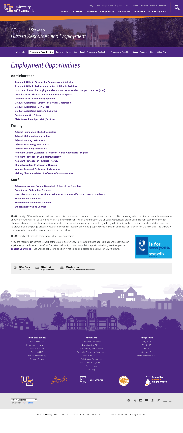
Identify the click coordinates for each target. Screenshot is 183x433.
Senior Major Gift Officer (28, 115)
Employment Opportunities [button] (41, 52)
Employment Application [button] (66, 52)
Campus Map (91, 366)
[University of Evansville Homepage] (17, 8)
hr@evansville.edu (48, 270)
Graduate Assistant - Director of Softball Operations (43, 102)
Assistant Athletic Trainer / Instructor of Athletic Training (46, 86)
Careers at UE (37, 352)
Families (162, 6)
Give (127, 6)
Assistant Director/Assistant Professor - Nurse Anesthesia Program (51, 152)
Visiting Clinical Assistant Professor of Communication (44, 173)
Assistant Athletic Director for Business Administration (44, 82)
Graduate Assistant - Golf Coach (32, 107)
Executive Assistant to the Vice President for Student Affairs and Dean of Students (60, 194)
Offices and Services (28, 30)
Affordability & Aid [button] (157, 11)
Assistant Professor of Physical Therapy (36, 161)
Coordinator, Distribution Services (33, 190)
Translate (30, 403)
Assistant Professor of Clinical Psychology (38, 156)
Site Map (91, 369)
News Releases (37, 342)
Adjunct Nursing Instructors (30, 140)
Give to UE (146, 345)
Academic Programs (91, 342)
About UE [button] (66, 11)
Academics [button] (79, 11)
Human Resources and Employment (48, 36)
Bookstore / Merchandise (91, 349)
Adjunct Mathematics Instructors (32, 136)
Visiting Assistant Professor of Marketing (37, 169)
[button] (177, 7)
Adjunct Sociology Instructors (31, 148)
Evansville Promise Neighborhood (91, 352)
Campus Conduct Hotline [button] (143, 52)
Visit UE (146, 349)
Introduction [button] (21, 52)
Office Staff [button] (162, 52)
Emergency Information (36, 345)
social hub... (167, 401)
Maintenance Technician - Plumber (33, 202)
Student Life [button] (140, 11)
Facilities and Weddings (37, 356)
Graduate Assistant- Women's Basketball (36, 111)
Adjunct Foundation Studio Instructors (35, 132)
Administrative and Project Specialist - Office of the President (48, 186)
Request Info (107, 6)
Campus (153, 6)
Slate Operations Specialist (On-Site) (35, 119)
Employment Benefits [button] (120, 52)
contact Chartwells (21, 249)
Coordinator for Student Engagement (35, 98)
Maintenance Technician (28, 198)
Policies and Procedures (91, 359)
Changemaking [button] (108, 11)
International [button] (125, 11)
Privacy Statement (138, 414)
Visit (98, 6)
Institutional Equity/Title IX (91, 362)
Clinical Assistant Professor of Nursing (36, 165)
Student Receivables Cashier (30, 206)
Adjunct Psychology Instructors (32, 144)
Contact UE (146, 352)
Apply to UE (146, 342)
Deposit (118, 6)
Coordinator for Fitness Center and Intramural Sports (43, 94)
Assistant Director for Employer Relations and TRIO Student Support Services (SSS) (60, 90)
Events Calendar (37, 349)
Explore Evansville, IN (146, 356)
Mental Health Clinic (91, 356)
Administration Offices (91, 345)
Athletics (144, 6)
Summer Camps (37, 359)
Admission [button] (93, 11)
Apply (91, 6)
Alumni (136, 6)
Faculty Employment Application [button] (94, 52)
